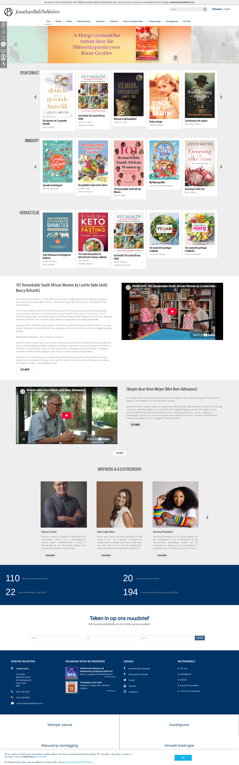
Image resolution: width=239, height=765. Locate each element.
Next (223, 44)
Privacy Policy (71, 762)
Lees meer (50, 555)
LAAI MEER (119, 453)
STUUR (200, 638)
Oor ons (183, 668)
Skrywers (100, 21)
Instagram (133, 691)
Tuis (48, 21)
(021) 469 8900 (23, 697)
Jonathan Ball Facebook (139, 668)
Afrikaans (217, 9)
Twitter (131, 680)
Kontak (186, 21)
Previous (15, 44)
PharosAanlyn (84, 21)
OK (183, 758)
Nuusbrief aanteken (189, 685)
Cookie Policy (28, 757)
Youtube (132, 686)
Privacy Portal (86, 762)
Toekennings (154, 21)
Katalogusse (172, 21)
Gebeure (114, 21)
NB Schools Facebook (138, 674)
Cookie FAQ (42, 757)
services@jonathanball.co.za (29, 703)
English (227, 9)
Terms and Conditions (190, 691)
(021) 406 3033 (23, 691)
